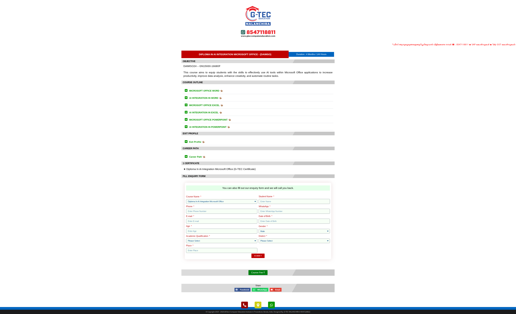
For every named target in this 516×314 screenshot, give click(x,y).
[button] (258, 90)
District (262, 236)
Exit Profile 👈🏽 (197, 142)
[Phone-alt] (244, 305)
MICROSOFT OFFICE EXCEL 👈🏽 (206, 105)
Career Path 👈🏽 (197, 157)
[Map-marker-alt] (258, 305)
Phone (189, 206)
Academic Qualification (197, 236)
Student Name (266, 196)
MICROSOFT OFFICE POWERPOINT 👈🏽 (210, 120)
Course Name (193, 196)
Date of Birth (265, 216)
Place (189, 245)
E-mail (189, 216)
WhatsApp (264, 206)
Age (188, 226)
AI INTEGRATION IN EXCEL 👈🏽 (205, 112)
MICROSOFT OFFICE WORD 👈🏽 (206, 91)
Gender (262, 226)
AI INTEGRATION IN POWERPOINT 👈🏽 (209, 127)
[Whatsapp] (271, 305)
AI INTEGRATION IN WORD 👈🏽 (205, 98)
